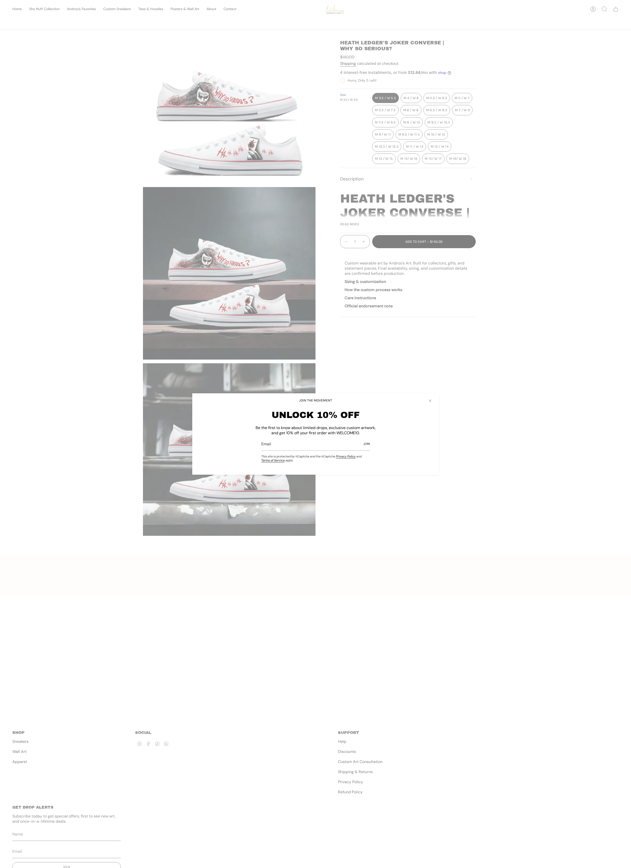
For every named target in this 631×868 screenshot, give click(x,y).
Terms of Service (273, 460)
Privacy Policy (346, 456)
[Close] (430, 400)
